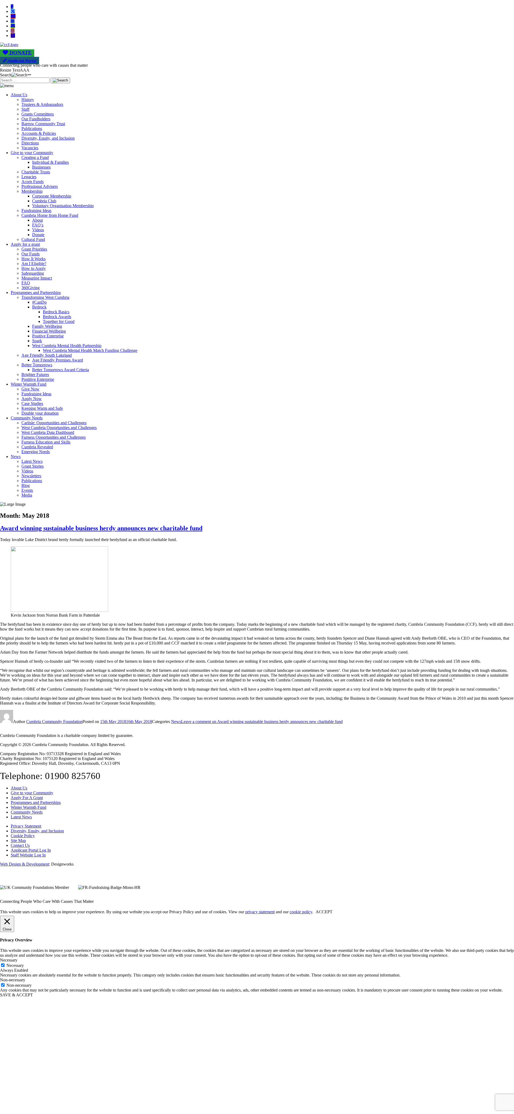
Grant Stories (32, 466)
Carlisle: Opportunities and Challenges (53, 422)
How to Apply (33, 268)
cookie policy (301, 912)
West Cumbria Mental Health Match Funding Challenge (90, 350)
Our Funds (30, 254)
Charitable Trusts (35, 172)
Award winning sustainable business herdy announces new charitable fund (101, 528)
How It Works (33, 258)
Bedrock (39, 307)
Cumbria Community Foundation (54, 721)
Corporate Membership (51, 196)
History (27, 99)
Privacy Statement (26, 826)
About (37, 220)
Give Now (30, 389)
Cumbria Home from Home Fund (49, 215)
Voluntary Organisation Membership (63, 205)
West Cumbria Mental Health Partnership (66, 345)
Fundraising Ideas (36, 210)
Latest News (32, 461)
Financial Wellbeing (49, 331)
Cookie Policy (23, 835)
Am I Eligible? (33, 263)
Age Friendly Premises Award (57, 360)
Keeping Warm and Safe (42, 408)
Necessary (15, 965)
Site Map (18, 840)
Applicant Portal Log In (31, 850)
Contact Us (20, 845)
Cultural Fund (33, 239)
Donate (38, 234)
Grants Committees (37, 114)
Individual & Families (50, 162)
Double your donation (40, 413)
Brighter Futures (35, 374)
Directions (30, 143)
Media (26, 495)
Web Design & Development (24, 864)
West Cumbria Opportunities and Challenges (59, 427)
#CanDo (39, 302)
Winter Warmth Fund (28, 384)
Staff (25, 109)
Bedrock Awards (57, 316)
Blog (25, 485)
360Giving (30, 287)
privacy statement (260, 912)
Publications (31, 128)
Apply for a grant (25, 244)
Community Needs (27, 418)
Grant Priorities (34, 249)
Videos (38, 230)
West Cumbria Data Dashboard (47, 432)
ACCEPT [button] (324, 912)
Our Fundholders (35, 119)
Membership (32, 191)
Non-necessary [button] (12, 980)
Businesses (41, 167)
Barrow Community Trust (43, 123)
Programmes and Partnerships (36, 292)
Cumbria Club (44, 201)
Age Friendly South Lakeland (46, 355)
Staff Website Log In (28, 855)
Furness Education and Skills (45, 442)
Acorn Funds (32, 181)
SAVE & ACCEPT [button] (16, 995)
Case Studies (32, 403)
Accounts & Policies (38, 133)
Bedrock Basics (56, 312)
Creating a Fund (35, 157)
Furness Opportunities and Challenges (53, 437)
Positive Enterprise (48, 336)
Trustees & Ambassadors (42, 104)
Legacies (28, 176)
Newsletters (31, 476)
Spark (37, 340)
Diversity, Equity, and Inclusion (48, 138)
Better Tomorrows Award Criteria (60, 369)
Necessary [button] (8, 960)
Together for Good (58, 321)
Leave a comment (262, 721)
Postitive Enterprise (37, 379)
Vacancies (29, 148)
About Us (19, 94)
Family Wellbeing (47, 326)
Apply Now (31, 398)
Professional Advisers (39, 186)
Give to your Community (32, 152)
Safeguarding (32, 273)
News (16, 456)
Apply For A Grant (27, 797)
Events (27, 490)
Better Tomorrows (36, 365)
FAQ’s (37, 225)
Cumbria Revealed (37, 447)
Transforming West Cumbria (45, 297)
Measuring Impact (36, 278)
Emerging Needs (35, 451)
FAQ (25, 283)
